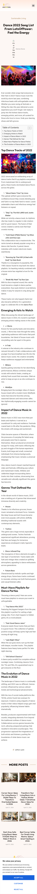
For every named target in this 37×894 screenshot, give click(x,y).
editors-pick (19, 750)
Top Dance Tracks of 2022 (13, 131)
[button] (33, 5)
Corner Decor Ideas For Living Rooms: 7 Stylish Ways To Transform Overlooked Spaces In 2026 (9, 798)
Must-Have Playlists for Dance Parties (17, 142)
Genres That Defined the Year (14, 139)
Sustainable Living (18, 18)
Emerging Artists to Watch (13, 134)
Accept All (18, 878)
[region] (18, 876)
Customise (18, 883)
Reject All (18, 889)
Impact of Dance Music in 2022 (15, 136)
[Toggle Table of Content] (28, 128)
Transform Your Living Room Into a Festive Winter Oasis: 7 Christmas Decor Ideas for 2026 (27, 798)
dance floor (28, 304)
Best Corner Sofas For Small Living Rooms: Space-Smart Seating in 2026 (27, 836)
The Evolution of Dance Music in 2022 (17, 144)
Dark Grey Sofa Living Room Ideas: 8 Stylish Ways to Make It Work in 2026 (9, 836)
